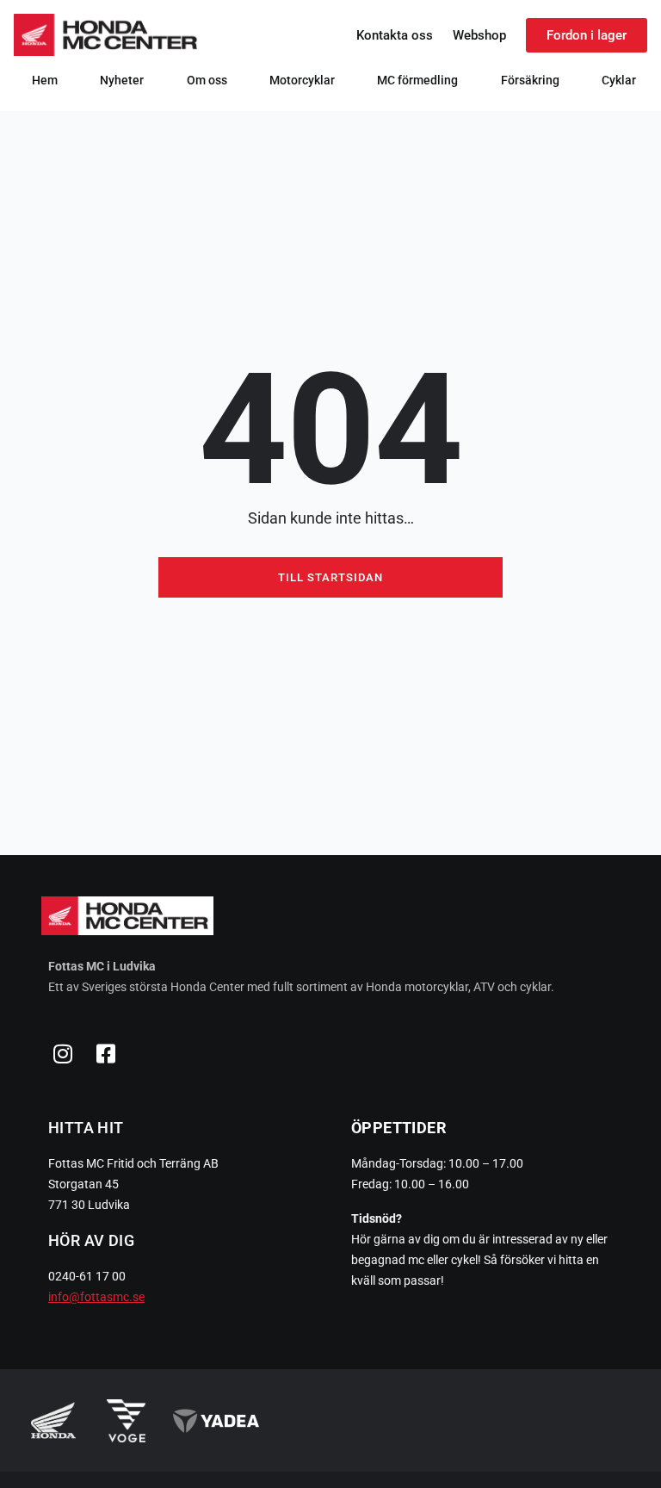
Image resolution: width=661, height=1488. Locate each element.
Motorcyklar (302, 80)
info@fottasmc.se (96, 1297)
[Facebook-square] (105, 1053)
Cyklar (619, 80)
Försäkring (530, 80)
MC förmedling (417, 80)
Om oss (207, 80)
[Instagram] (62, 1053)
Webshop (479, 35)
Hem (45, 80)
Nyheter (122, 80)
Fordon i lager (587, 35)
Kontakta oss (394, 35)
